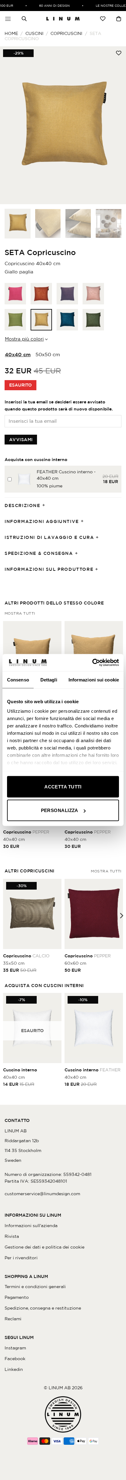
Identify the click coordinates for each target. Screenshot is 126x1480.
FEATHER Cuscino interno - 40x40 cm (66, 475)
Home (11, 33)
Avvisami (20, 439)
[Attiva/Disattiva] (45, 505)
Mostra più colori (24, 338)
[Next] (115, 125)
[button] (8, 19)
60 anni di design (50, 5)
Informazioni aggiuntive (42, 521)
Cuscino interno (20, 1069)
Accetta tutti (63, 786)
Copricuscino (26, 832)
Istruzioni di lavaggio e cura (49, 537)
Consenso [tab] (18, 679)
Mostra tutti (20, 613)
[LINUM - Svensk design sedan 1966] (63, 19)
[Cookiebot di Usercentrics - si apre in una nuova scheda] (92, 663)
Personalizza (59, 810)
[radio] (15, 293)
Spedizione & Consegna (39, 553)
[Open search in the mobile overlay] (24, 18)
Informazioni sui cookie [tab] (94, 679)
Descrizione (22, 505)
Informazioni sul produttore (49, 569)
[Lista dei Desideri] (103, 19)
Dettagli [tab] (48, 679)
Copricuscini (66, 33)
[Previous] (10, 125)
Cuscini (34, 33)
